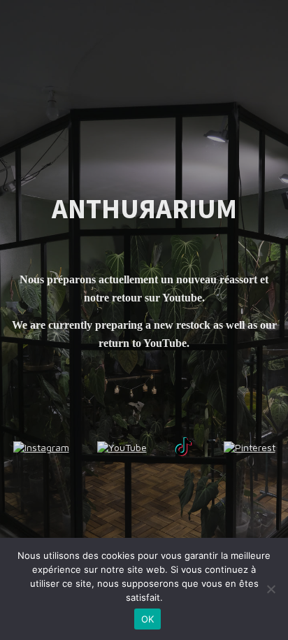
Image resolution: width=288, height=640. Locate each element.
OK (147, 619)
